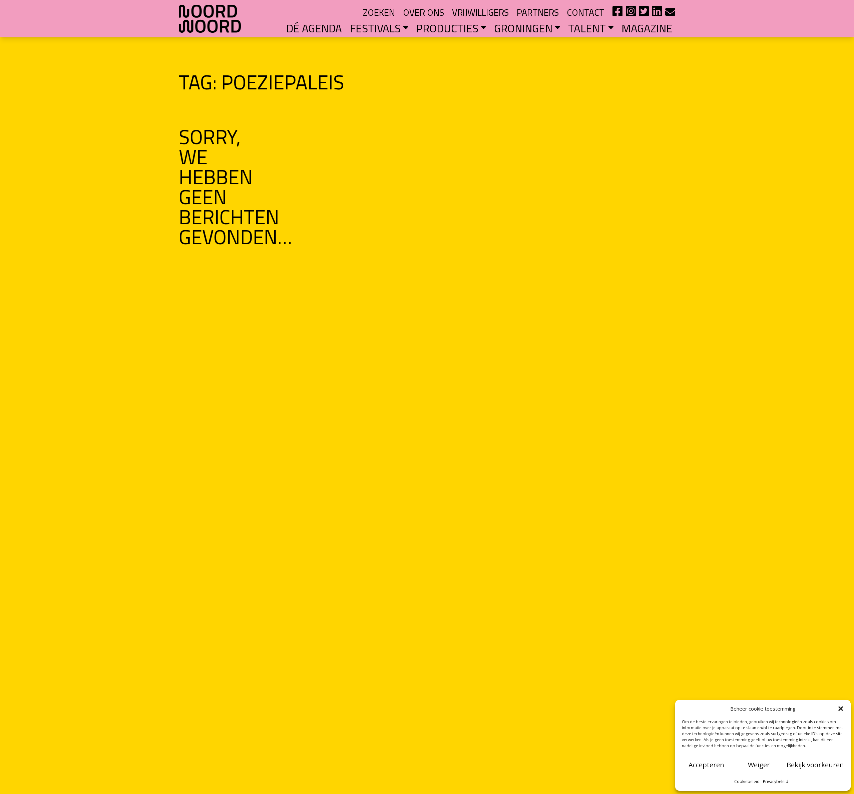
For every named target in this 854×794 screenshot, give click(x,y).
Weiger (759, 764)
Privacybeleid (775, 781)
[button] (840, 708)
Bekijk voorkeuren (815, 764)
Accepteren (706, 764)
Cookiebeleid (747, 781)
